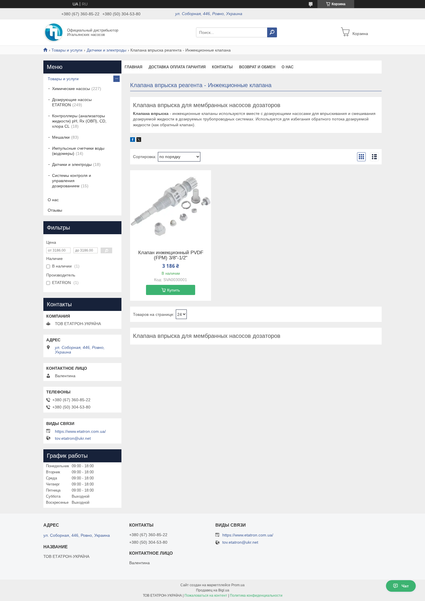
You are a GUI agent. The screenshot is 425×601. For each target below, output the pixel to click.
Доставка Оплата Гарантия (177, 67)
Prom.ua (238, 585)
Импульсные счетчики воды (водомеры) (78, 151)
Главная (133, 67)
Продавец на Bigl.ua (212, 590)
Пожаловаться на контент (205, 595)
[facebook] (132, 140)
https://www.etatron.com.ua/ (80, 431)
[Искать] (272, 32)
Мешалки (61, 137)
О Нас (287, 67)
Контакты (222, 67)
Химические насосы (71, 88)
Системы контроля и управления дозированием (71, 180)
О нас (53, 199)
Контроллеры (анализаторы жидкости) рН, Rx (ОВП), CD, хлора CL (79, 121)
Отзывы (55, 210)
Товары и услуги (66, 50)
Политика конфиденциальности (256, 595)
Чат (405, 586)
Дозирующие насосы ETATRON (72, 102)
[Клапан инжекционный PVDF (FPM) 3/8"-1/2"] (170, 206)
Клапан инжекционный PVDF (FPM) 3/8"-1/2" (170, 255)
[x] (138, 140)
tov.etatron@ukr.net (73, 438)
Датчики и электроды (106, 50)
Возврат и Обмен (257, 67)
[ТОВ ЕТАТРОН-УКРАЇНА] (53, 32)
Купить (173, 290)
